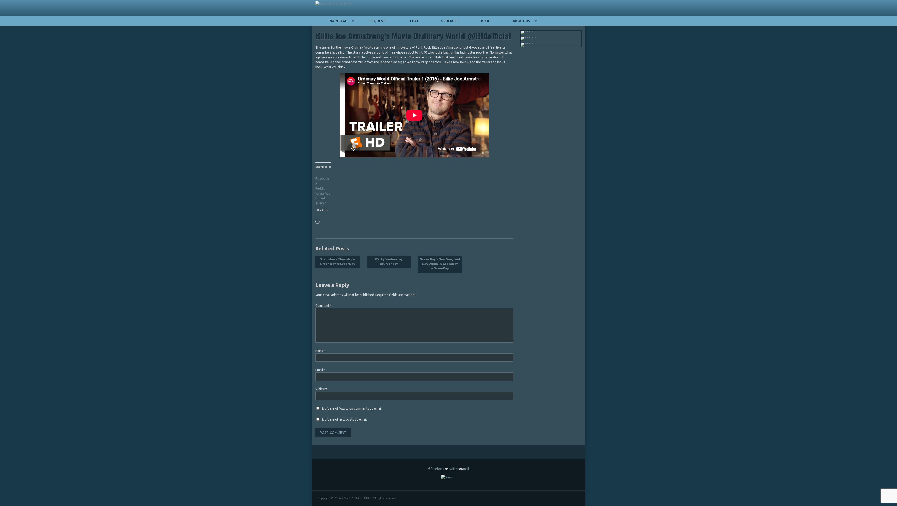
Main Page (338, 21)
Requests (379, 21)
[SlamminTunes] (333, 3)
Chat (414, 21)
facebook (437, 469)
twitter (454, 469)
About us (521, 21)
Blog (485, 21)
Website (321, 389)
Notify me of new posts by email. (344, 419)
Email (320, 370)
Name (320, 351)
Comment (323, 305)
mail (466, 469)
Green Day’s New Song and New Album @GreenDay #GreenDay (440, 263)
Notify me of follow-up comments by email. (351, 408)
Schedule (450, 21)
